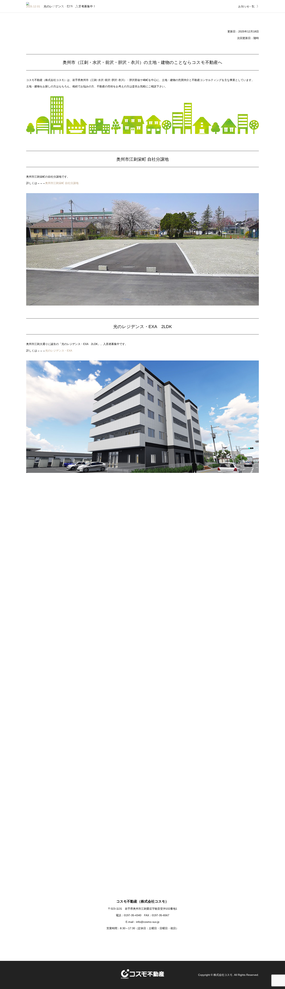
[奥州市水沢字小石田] (113, 614)
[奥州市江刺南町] (113, 733)
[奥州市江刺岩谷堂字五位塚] (232, 555)
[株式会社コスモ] (37, 6)
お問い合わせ (249, 6)
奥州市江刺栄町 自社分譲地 (62, 183)
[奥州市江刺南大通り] (172, 674)
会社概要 (223, 6)
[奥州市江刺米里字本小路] (172, 555)
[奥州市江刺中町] (232, 674)
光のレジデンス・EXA (58, 350)
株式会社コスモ (222, 974)
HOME (201, 6)
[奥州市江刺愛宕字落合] (53, 614)
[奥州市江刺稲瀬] (53, 733)
